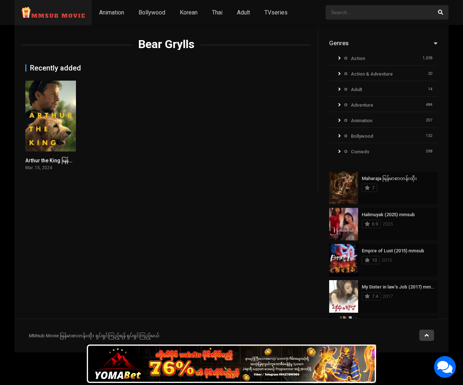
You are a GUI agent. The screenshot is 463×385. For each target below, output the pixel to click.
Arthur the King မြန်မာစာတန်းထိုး (61, 160)
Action (358, 58)
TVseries (276, 12)
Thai (217, 12)
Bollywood (152, 12)
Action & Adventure (372, 74)
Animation (111, 12)
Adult (243, 12)
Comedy (360, 151)
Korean (188, 12)
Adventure (362, 105)
